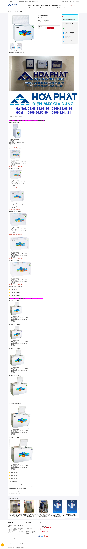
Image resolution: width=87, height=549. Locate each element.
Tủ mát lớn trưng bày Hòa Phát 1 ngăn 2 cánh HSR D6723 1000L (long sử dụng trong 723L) (29, 515)
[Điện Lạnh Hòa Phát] (12, 5)
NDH (16, 547)
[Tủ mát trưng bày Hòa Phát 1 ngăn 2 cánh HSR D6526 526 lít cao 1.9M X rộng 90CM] (58, 506)
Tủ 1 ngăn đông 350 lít (13, 289)
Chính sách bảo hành (29, 529)
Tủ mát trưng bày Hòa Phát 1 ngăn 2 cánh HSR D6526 (71, 515)
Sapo (23, 547)
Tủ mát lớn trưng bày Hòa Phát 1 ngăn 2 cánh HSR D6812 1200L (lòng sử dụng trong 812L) (43, 515)
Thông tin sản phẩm (14, 50)
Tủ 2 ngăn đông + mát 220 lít (14, 478)
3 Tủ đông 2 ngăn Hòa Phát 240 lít (15, 348)
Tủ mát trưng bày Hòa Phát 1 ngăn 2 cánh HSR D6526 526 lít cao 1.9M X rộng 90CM (57, 515)
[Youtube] (47, 536)
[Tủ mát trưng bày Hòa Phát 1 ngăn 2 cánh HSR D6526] (72, 506)
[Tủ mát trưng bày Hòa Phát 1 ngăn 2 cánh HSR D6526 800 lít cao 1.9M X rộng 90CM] (15, 506)
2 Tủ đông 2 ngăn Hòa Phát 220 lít (15, 324)
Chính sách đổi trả (29, 528)
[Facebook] (39, 536)
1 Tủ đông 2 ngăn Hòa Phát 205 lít (15, 300)
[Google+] (44, 536)
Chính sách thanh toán (30, 525)
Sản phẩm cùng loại (13, 498)
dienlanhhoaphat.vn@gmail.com (45, 533)
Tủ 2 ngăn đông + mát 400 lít (15, 472)
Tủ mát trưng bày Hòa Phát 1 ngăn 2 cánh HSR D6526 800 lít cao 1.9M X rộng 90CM (15, 515)
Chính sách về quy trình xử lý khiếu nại (31, 533)
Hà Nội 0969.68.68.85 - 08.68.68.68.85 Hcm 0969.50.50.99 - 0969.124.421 (47, 529)
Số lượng (40, 26)
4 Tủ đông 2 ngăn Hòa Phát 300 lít (15, 375)
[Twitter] (42, 536)
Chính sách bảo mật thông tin (31, 531)
